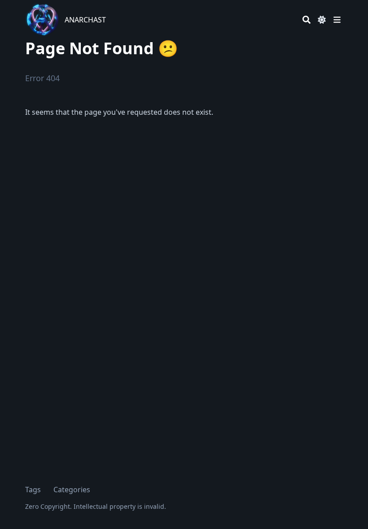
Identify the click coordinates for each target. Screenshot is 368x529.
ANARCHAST (85, 20)
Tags (33, 489)
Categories (71, 489)
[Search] (306, 20)
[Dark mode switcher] (322, 20)
